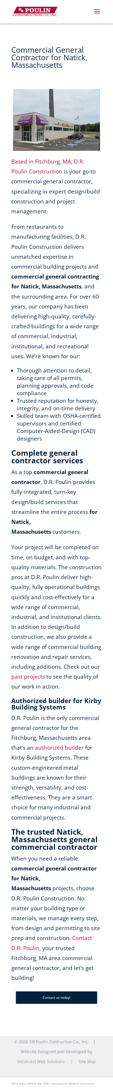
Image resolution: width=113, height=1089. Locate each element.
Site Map (87, 1061)
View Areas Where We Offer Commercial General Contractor (53, 1083)
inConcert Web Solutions (41, 1061)
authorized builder (59, 747)
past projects (28, 676)
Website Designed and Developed (53, 1051)
